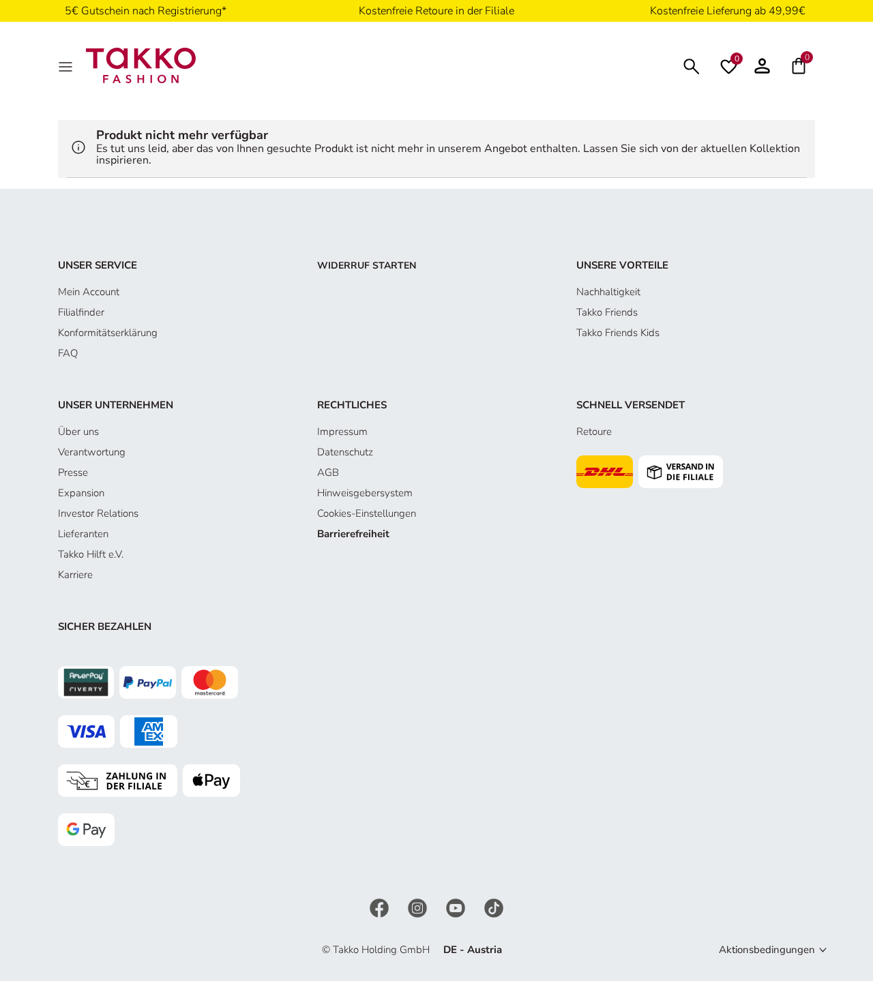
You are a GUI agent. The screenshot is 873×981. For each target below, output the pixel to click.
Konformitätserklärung (108, 332)
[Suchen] (691, 65)
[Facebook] (380, 907)
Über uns (78, 431)
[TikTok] (493, 907)
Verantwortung (91, 452)
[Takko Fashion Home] (141, 65)
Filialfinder (81, 312)
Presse (73, 472)
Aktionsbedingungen (767, 949)
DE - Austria (472, 949)
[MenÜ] (67, 65)
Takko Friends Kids (618, 332)
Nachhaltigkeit (608, 292)
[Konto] (762, 65)
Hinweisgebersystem (365, 493)
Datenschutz (345, 452)
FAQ (68, 353)
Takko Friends (607, 312)
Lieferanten (83, 534)
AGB (328, 472)
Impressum (342, 431)
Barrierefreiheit (353, 534)
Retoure (594, 431)
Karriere (75, 575)
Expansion (81, 493)
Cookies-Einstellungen (366, 513)
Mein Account (88, 292)
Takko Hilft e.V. (90, 554)
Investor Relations (98, 513)
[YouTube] (457, 907)
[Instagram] (419, 907)
